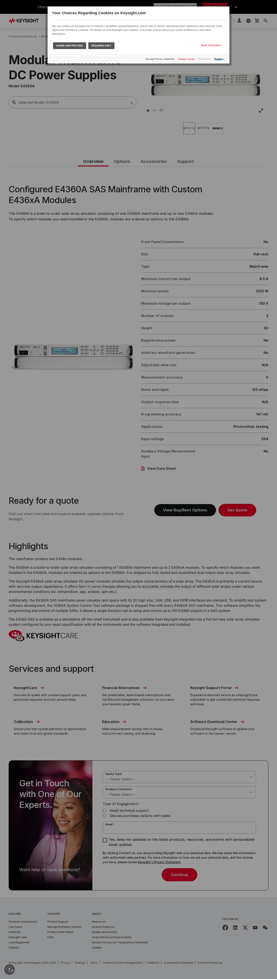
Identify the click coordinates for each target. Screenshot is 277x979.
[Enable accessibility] (9, 969)
